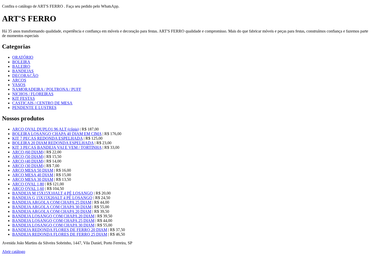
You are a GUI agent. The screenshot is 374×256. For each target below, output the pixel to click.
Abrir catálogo (13, 251)
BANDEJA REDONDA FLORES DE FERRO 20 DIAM (59, 230)
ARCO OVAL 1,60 (28, 188)
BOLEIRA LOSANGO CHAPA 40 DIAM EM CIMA (57, 134)
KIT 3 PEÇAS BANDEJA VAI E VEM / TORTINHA (57, 147)
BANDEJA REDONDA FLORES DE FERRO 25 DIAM (59, 234)
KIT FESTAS (23, 98)
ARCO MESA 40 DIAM (32, 175)
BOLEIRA (21, 62)
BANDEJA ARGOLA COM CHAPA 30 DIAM (51, 207)
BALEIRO (21, 66)
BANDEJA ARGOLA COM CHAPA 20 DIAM (51, 211)
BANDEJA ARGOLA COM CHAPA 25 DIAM (51, 202)
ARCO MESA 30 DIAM (32, 179)
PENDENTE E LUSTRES (34, 107)
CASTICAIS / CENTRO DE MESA (42, 103)
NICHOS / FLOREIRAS (32, 94)
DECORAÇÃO (25, 75)
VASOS (18, 85)
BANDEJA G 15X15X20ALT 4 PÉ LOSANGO (52, 198)
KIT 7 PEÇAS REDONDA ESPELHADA (47, 138)
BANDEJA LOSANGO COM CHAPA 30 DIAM (53, 225)
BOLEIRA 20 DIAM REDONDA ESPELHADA (53, 143)
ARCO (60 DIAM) (28, 152)
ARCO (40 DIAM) (28, 161)
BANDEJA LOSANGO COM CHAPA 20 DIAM (53, 216)
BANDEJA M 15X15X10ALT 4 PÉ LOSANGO (52, 193)
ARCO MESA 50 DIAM (32, 170)
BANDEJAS (23, 71)
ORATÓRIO (22, 57)
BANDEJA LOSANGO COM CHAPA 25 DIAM (53, 220)
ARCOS (19, 80)
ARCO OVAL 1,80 (28, 184)
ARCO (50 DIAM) (28, 156)
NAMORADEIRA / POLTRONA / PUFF (46, 89)
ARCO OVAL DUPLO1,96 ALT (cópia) (45, 129)
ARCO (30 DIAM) (28, 166)
